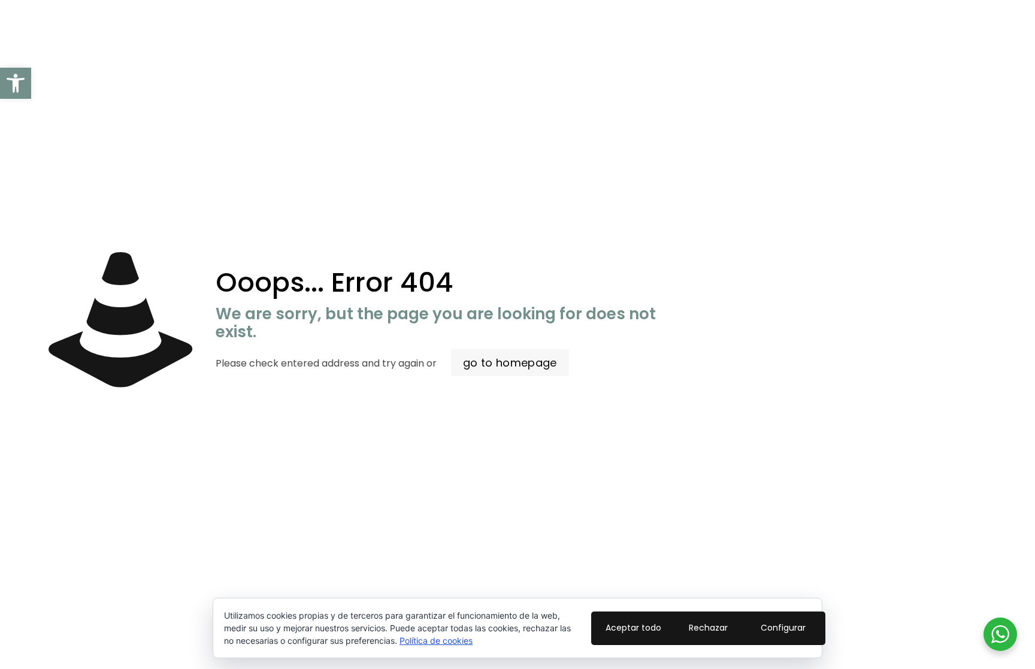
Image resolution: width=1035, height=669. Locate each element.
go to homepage (510, 362)
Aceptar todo (633, 628)
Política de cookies (436, 640)
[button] (15, 83)
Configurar (783, 628)
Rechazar (708, 628)
